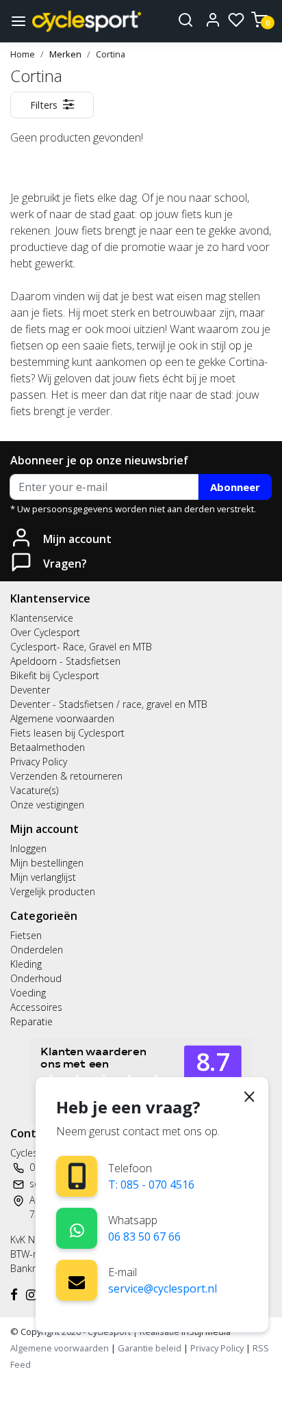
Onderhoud (36, 978)
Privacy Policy (38, 761)
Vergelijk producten (52, 891)
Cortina (110, 54)
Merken (65, 54)
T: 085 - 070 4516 (151, 1184)
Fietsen (26, 935)
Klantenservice (41, 617)
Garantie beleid (150, 1348)
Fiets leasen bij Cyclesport (67, 732)
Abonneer (235, 487)
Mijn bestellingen (47, 862)
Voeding (28, 992)
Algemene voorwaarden (62, 718)
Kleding (26, 963)
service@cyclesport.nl (162, 1288)
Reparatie (31, 1021)
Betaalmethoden (47, 747)
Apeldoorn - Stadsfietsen (65, 660)
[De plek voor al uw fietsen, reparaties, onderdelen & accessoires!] (86, 21)
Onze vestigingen (47, 804)
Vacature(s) (34, 790)
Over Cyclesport (45, 632)
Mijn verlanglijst (43, 877)
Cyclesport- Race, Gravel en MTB (81, 646)
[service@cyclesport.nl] (76, 1280)
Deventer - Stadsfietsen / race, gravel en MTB (108, 704)
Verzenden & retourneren (66, 775)
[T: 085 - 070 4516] (77, 1176)
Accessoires (36, 1007)
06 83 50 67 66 (144, 1236)
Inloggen (28, 848)
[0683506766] (77, 1228)
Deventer (30, 689)
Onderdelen (36, 949)
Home (22, 54)
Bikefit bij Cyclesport (54, 675)
